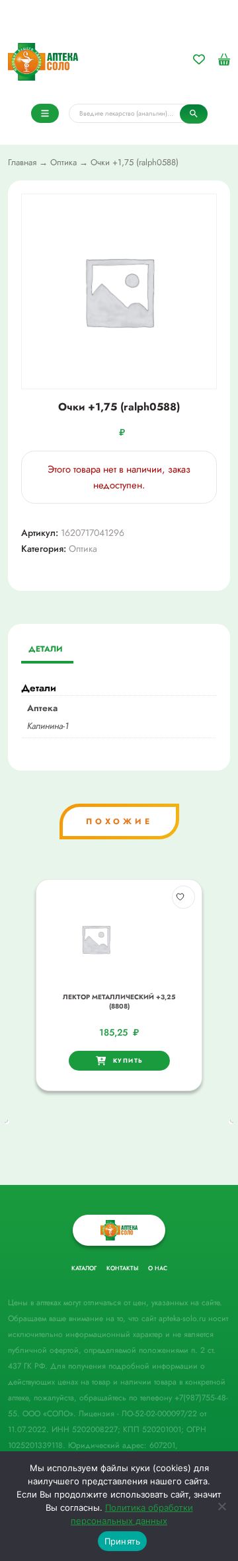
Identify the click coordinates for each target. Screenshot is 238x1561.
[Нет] (221, 1506)
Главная (22, 162)
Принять (122, 1541)
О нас (157, 1268)
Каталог (84, 1268)
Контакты (122, 1268)
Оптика (63, 162)
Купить (128, 1060)
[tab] (45, 650)
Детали (45, 649)
